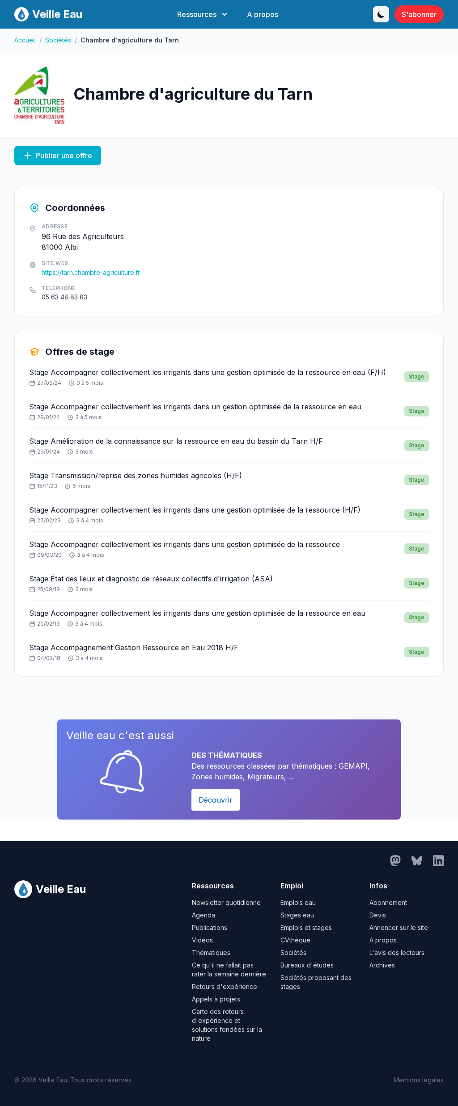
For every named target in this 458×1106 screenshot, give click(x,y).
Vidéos (202, 940)
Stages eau (297, 915)
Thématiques (211, 952)
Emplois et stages (306, 927)
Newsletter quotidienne (226, 902)
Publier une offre (64, 155)
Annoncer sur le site (398, 927)
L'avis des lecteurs (396, 952)
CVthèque (295, 940)
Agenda (203, 915)
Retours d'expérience (224, 986)
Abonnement (388, 902)
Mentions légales (419, 1080)
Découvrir (216, 799)
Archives (382, 965)
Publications (209, 927)
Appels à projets (216, 999)
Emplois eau (298, 902)
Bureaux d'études (307, 965)
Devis (377, 915)
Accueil (25, 40)
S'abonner (419, 14)
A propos (262, 14)
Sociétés (58, 40)
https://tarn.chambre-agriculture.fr (91, 272)
